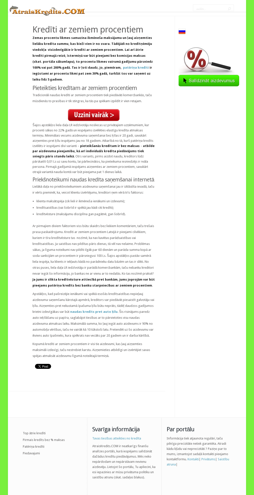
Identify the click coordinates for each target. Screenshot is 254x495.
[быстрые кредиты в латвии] (182, 33)
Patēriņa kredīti (33, 446)
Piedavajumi (31, 453)
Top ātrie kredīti (34, 433)
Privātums (208, 459)
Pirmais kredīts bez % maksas (44, 440)
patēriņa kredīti (136, 67)
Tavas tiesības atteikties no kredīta (116, 438)
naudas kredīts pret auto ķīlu (94, 312)
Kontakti (193, 459)
